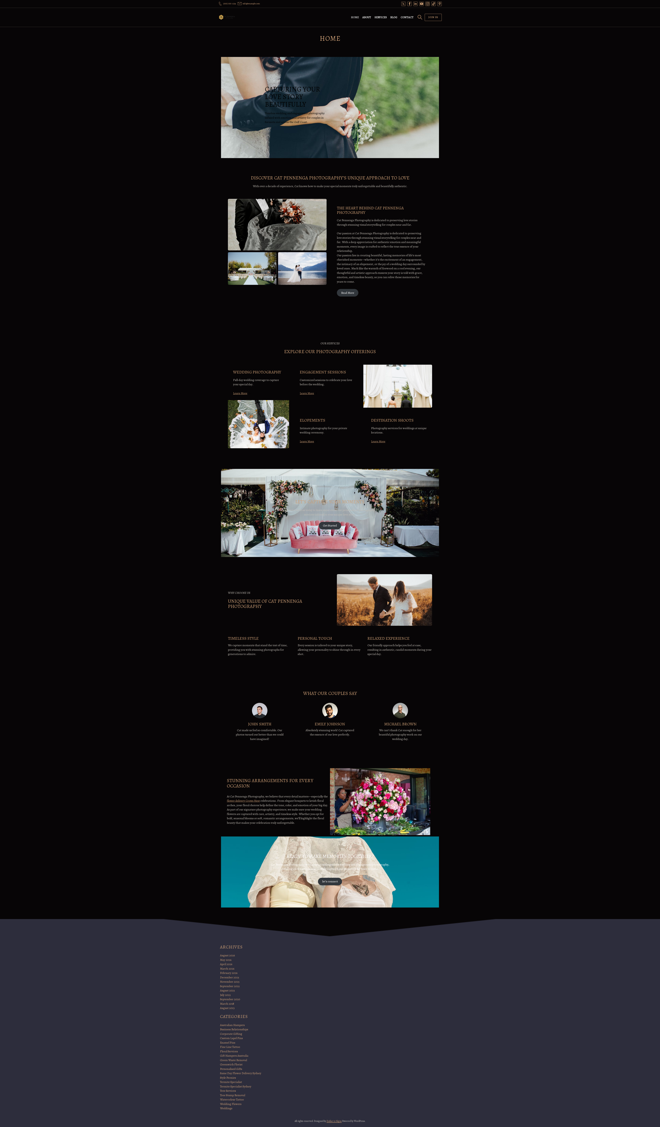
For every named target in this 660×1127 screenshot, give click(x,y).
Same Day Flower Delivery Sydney (240, 1073)
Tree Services (228, 1091)
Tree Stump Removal (232, 1095)
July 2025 (225, 995)
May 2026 (226, 960)
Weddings (226, 1108)
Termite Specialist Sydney (235, 1086)
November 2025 (229, 982)
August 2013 (227, 1008)
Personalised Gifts (231, 1069)
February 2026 (229, 973)
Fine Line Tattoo (230, 1047)
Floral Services (229, 1051)
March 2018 (227, 1004)
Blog (393, 17)
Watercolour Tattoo (232, 1100)
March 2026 (227, 969)
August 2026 (227, 955)
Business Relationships (234, 1029)
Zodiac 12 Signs (334, 1121)
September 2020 (230, 999)
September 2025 (230, 986)
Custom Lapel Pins (231, 1038)
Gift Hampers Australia (234, 1056)
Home (355, 17)
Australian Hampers (232, 1025)
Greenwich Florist (231, 1064)
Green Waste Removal (233, 1060)
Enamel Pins (227, 1043)
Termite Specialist (231, 1082)
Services (381, 17)
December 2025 (229, 977)
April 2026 (226, 964)
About (366, 17)
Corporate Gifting (231, 1034)
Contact (407, 17)
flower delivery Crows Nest (243, 801)
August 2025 (227, 990)
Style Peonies (228, 1078)
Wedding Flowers (230, 1104)
